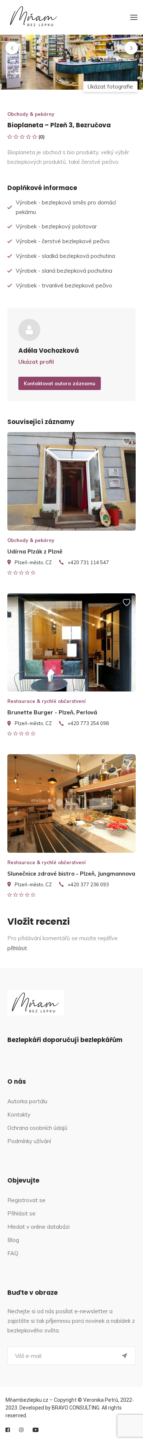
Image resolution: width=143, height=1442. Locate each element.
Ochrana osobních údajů (37, 1127)
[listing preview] (71, 481)
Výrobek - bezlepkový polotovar (56, 226)
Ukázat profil (36, 361)
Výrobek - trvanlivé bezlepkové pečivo (64, 285)
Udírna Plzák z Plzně (34, 551)
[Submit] (125, 1355)
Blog (13, 1239)
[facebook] (8, 1430)
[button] (12, 48)
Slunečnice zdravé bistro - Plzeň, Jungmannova (71, 873)
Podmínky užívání (29, 1141)
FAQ (12, 1253)
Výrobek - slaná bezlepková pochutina (64, 270)
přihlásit (17, 948)
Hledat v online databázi (38, 1226)
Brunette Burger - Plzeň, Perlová (52, 712)
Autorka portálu (27, 1101)
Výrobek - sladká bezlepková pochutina (65, 255)
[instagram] (21, 1430)
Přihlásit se (21, 1213)
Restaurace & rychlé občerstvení (46, 701)
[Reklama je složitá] (126, 444)
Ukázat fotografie (110, 86)
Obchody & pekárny (30, 114)
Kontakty (18, 1114)
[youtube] (35, 1430)
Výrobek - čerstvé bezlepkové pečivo (63, 241)
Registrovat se (26, 1200)
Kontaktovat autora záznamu (59, 383)
